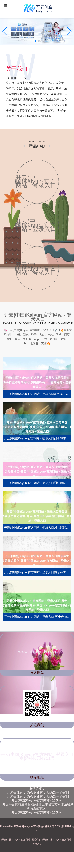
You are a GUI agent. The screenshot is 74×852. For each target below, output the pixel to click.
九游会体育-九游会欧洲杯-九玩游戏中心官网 (38, 792)
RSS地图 (60, 826)
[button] (69, 31)
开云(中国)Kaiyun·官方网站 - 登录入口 (38, 800)
